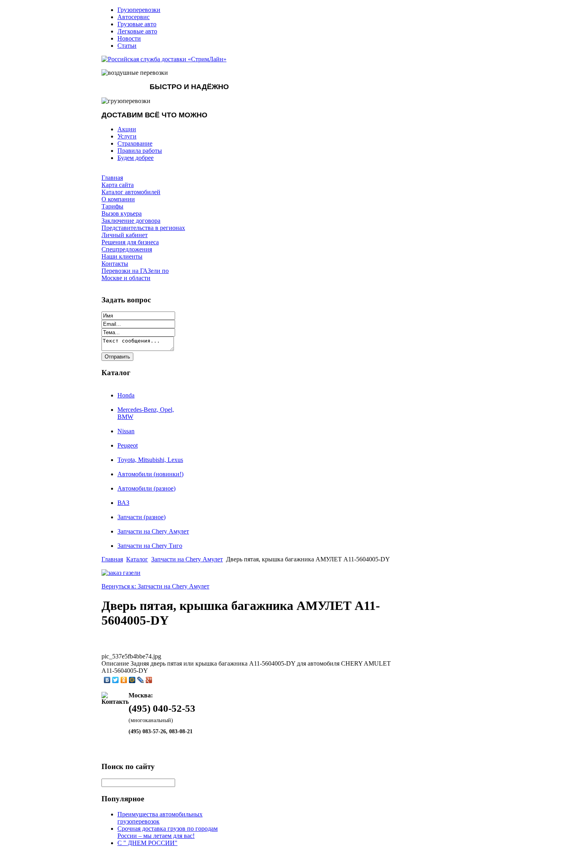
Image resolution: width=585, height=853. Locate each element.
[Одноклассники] (124, 680)
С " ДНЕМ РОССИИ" (147, 842)
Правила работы (139, 150)
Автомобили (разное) (146, 488)
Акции (126, 129)
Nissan (126, 431)
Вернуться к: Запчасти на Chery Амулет (155, 586)
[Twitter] (115, 680)
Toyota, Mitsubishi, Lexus (150, 459)
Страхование (134, 143)
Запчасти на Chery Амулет (153, 531)
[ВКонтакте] (107, 680)
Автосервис (133, 17)
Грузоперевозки (138, 9)
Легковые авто (137, 31)
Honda (126, 395)
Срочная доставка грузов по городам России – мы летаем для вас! (167, 832)
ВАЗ (123, 502)
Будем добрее (135, 157)
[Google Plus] (149, 680)
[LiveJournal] (140, 680)
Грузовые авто (136, 24)
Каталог (137, 559)
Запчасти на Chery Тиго (149, 545)
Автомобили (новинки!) (150, 474)
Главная (112, 559)
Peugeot (127, 445)
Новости (129, 38)
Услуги (126, 136)
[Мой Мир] (132, 680)
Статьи (126, 45)
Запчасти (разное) (141, 517)
